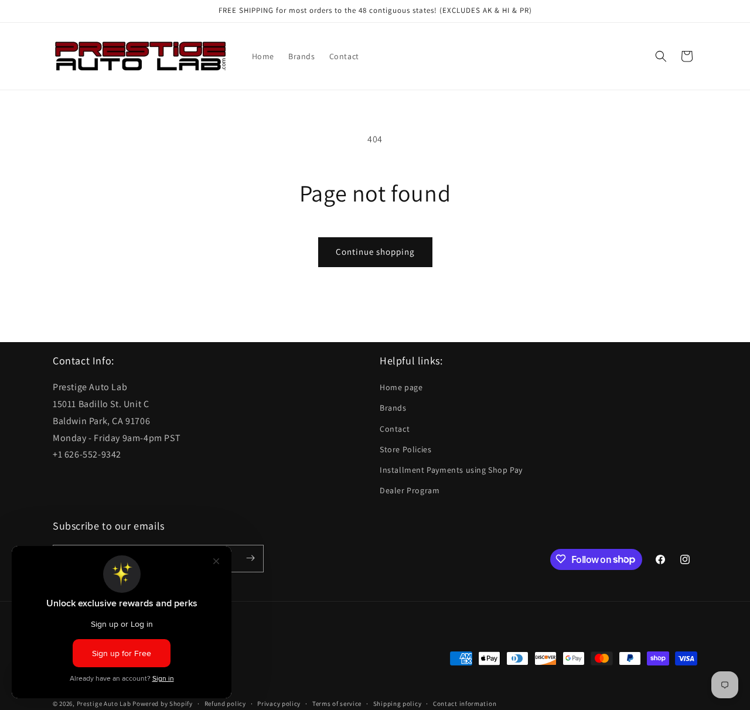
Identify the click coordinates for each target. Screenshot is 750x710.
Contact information (464, 703)
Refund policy (225, 703)
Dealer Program (409, 491)
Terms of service (337, 703)
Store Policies (405, 449)
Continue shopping (375, 251)
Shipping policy (397, 703)
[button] (661, 56)
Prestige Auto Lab (104, 704)
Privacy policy (279, 703)
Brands (393, 408)
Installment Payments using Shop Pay (451, 470)
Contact (395, 429)
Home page (401, 388)
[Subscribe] (250, 558)
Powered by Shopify (162, 704)
